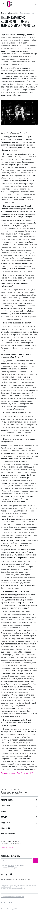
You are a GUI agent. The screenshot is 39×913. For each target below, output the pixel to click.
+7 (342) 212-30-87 (12, 841)
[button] (3, 3)
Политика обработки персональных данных (12, 896)
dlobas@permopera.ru (19, 888)
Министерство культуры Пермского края (15, 879)
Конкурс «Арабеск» (8, 833)
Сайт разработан (5, 909)
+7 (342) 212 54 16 (6, 887)
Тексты (3, 13)
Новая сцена (5, 828)
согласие (11, 866)
